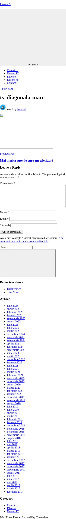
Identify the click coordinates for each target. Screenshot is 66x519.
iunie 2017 (13, 479)
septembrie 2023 (16, 349)
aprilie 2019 (13, 412)
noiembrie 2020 (15, 378)
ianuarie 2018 (14, 456)
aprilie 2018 (13, 447)
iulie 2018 (12, 441)
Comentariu (7, 183)
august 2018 (14, 438)
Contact (11, 82)
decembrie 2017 (16, 460)
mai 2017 (12, 482)
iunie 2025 (13, 327)
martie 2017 (13, 488)
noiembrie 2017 (15, 463)
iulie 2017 (12, 475)
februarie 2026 (15, 312)
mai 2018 (12, 444)
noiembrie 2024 (15, 337)
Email (4, 218)
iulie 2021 (12, 365)
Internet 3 (5, 4)
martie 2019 (13, 415)
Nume (4, 212)
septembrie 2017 (16, 469)
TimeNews (13, 292)
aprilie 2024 (13, 343)
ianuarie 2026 (14, 315)
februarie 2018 (15, 453)
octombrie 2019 (15, 397)
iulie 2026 (12, 305)
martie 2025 (13, 330)
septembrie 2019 (16, 400)
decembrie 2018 (16, 425)
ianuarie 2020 (14, 393)
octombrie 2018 (15, 431)
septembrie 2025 (16, 318)
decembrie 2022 (16, 359)
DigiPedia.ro (14, 288)
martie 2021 (13, 371)
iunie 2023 (13, 352)
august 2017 (14, 472)
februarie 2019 (15, 419)
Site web (5, 225)
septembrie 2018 (16, 434)
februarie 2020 (15, 390)
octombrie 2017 (15, 466)
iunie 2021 (13, 368)
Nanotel (21, 109)
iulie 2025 (12, 324)
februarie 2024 (15, 346)
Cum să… (12, 70)
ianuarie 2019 (14, 422)
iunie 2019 (13, 409)
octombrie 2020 (15, 381)
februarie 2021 (15, 375)
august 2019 (14, 403)
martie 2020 (13, 387)
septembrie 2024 (16, 340)
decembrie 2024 (16, 334)
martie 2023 (13, 356)
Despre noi (13, 79)
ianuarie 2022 (14, 362)
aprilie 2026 (13, 308)
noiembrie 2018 (15, 428)
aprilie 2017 (13, 485)
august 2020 (14, 384)
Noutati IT (13, 73)
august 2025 (14, 321)
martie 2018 (13, 450)
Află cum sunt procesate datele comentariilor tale (32, 239)
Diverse (11, 76)
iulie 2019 (12, 406)
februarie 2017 (15, 491)
